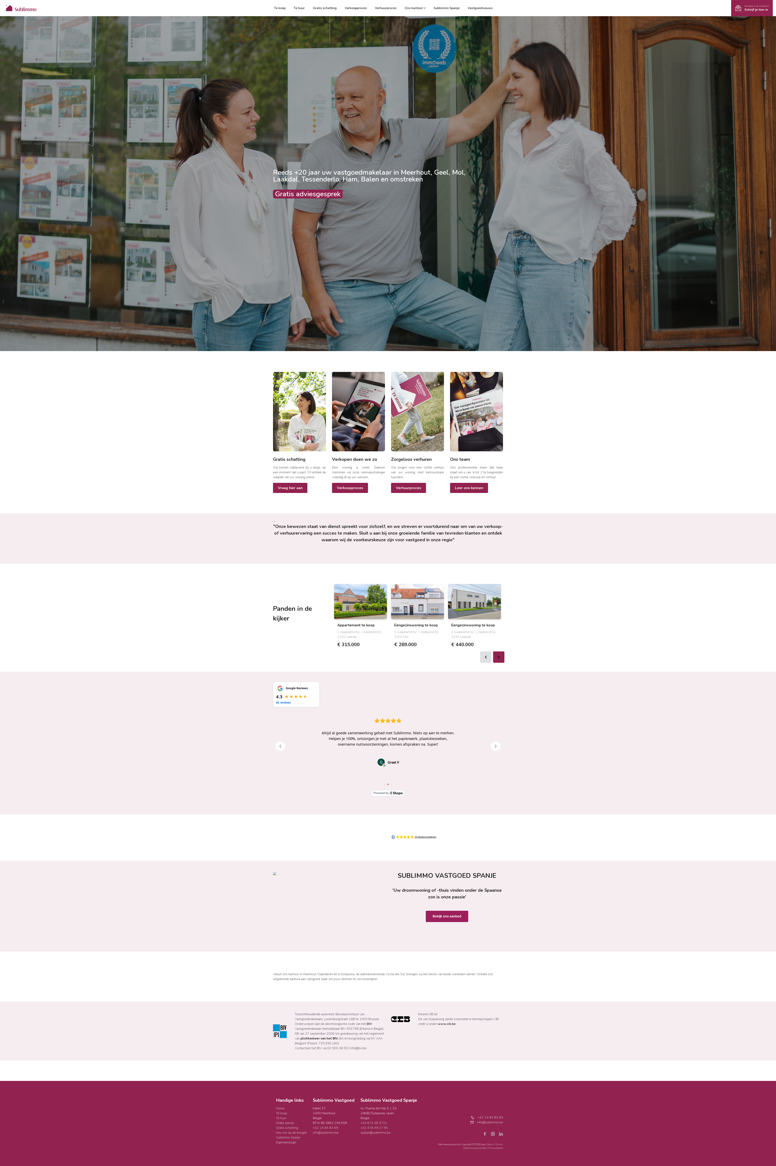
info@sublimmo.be (326, 1132)
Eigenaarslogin (286, 1142)
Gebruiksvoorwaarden (475, 1148)
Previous (485, 657)
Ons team (460, 459)
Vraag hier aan (290, 487)
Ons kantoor (414, 8)
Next (498, 657)
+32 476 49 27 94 (374, 1128)
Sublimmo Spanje (447, 8)
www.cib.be (446, 1024)
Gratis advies (285, 1123)
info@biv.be (358, 1048)
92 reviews (283, 702)
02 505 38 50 (337, 1048)
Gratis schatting (325, 8)
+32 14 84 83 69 (325, 1128)
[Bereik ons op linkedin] (501, 1133)
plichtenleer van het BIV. (319, 1038)
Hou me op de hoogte (291, 1132)
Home (280, 1108)
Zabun (489, 1144)
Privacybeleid (496, 1148)
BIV (369, 1024)
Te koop (280, 8)
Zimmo (499, 1144)
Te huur (299, 8)
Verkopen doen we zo (354, 459)
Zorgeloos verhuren (411, 459)
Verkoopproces (356, 8)
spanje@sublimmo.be (375, 1132)
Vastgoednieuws (480, 8)
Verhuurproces (385, 8)
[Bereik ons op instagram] (494, 1133)
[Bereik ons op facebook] (486, 1133)
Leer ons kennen (469, 487)
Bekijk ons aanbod (447, 916)
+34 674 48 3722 (374, 1123)
